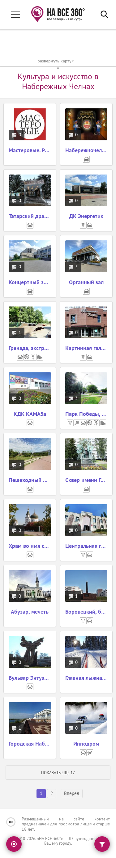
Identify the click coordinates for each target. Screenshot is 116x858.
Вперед (71, 794)
